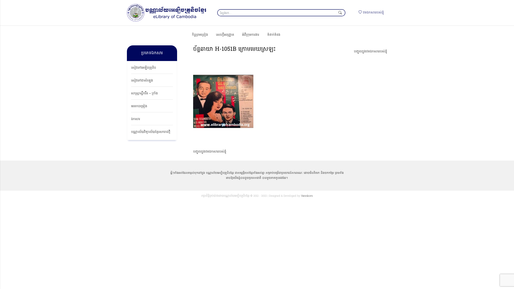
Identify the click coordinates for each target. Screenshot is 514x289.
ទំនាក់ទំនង (273, 35)
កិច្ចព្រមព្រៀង (200, 35)
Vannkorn (307, 196)
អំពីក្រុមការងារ (250, 35)
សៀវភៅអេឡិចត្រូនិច (143, 67)
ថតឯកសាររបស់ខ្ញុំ (373, 12)
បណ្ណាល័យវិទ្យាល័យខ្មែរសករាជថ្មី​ (150, 132)
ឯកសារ (135, 119)
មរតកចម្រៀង (139, 106)
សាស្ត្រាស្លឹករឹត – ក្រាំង (144, 93)
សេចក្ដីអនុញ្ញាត (225, 35)
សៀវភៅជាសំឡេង (142, 80)
